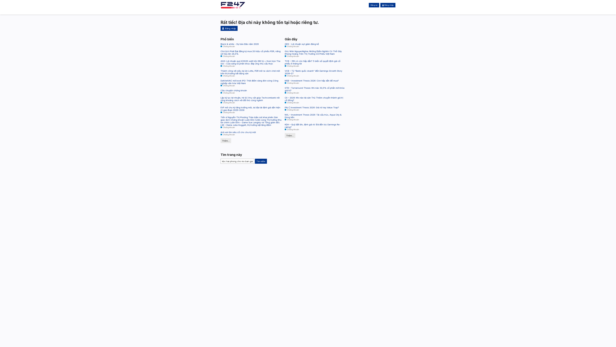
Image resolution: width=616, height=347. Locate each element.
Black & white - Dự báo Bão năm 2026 (240, 44)
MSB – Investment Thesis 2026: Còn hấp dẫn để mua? (312, 80)
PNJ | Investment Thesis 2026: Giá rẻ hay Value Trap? (312, 107)
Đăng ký (374, 5)
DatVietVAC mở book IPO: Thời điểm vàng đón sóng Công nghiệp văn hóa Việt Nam (249, 82)
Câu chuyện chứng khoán (234, 90)
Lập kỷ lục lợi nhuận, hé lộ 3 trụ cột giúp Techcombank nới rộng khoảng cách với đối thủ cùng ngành (250, 99)
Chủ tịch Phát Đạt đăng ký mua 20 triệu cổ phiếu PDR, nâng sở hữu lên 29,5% (251, 52)
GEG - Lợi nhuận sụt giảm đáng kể (302, 44)
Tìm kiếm (260, 161)
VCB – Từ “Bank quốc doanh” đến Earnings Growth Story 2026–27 (313, 72)
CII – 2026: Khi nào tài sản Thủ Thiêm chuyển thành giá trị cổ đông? (314, 99)
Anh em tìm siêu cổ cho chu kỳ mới (238, 132)
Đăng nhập (389, 5)
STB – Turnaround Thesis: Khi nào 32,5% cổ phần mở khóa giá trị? (314, 89)
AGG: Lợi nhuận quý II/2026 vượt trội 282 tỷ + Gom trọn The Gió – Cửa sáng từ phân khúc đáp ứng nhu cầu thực (250, 62)
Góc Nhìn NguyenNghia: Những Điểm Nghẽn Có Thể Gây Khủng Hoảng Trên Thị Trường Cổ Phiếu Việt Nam (313, 52)
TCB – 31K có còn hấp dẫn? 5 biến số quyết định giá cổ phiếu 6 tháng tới (312, 62)
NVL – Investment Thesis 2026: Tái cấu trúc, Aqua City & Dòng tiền (313, 116)
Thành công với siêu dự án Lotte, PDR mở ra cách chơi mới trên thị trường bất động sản (250, 72)
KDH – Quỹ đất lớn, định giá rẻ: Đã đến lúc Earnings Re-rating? (312, 125)
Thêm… (226, 140)
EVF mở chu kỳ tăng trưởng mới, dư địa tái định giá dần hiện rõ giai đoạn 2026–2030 (250, 108)
